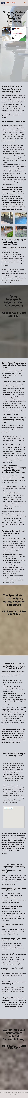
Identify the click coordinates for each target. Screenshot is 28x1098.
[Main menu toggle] (25, 3)
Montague (10, 194)
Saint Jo (18, 196)
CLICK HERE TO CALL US (13, 1002)
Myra (22, 196)
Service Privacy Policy (19, 1092)
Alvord (22, 194)
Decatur (6, 198)
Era (2, 196)
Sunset (16, 194)
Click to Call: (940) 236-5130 (14, 314)
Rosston (4, 194)
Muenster (12, 196)
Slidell (6, 196)
